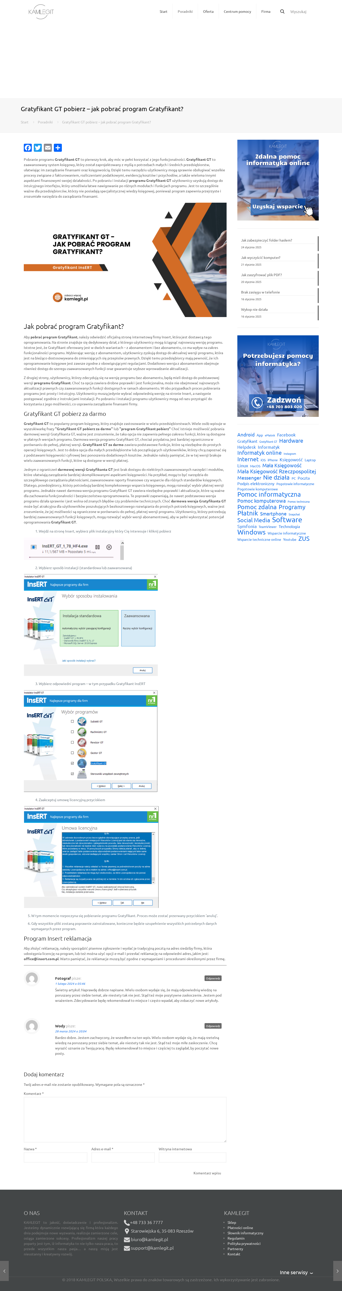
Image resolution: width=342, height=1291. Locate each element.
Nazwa (30, 1149)
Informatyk (269, 446)
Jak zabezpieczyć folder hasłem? (266, 240)
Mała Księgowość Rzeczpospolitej (276, 471)
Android (246, 434)
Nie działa (276, 477)
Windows (251, 532)
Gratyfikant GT (268, 441)
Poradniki (45, 122)
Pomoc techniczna (299, 501)
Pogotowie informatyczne (295, 484)
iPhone (273, 460)
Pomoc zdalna (257, 506)
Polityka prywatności (244, 1243)
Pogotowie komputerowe (257, 489)
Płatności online (240, 1227)
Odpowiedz (213, 978)
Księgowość (291, 459)
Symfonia (247, 526)
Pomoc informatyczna (269, 494)
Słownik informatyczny (245, 1233)
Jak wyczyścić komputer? (260, 257)
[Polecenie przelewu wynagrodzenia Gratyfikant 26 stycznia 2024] (4, 1271)
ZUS (303, 538)
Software (287, 519)
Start (25, 122)
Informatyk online (259, 452)
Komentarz (34, 1093)
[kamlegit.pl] (41, 11)
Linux (242, 465)
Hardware (291, 440)
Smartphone (273, 513)
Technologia (289, 526)
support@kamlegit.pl (152, 1248)
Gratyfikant (247, 440)
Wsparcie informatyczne (287, 533)
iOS (263, 460)
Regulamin (236, 1238)
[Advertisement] (171, 60)
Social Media (253, 519)
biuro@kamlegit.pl (149, 1239)
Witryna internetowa (175, 1149)
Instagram (290, 453)
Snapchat (294, 514)
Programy (292, 506)
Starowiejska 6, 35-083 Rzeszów (162, 1231)
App (260, 435)
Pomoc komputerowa (261, 500)
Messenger (249, 477)
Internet (248, 459)
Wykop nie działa (254, 309)
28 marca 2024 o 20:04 (70, 1031)
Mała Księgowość (281, 465)
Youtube (289, 539)
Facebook (286, 434)
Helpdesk (246, 446)
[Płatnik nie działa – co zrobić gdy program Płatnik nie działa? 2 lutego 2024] (337, 1271)
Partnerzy (235, 1248)
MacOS (255, 466)
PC (294, 478)
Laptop (310, 460)
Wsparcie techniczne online (259, 539)
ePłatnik (270, 435)
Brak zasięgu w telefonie (260, 292)
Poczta (304, 477)
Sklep (232, 1222)
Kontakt (234, 1254)
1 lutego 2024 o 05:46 (70, 983)
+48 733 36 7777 (146, 1222)
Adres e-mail (102, 1149)
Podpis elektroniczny (255, 483)
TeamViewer (268, 526)
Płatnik (247, 513)
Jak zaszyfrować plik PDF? (261, 274)
